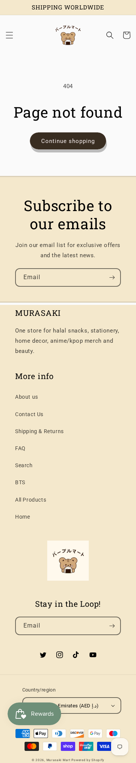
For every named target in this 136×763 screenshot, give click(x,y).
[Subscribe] (112, 277)
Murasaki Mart (58, 760)
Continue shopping (68, 141)
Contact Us (29, 414)
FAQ (20, 448)
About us (26, 397)
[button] (9, 35)
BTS (20, 482)
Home (22, 517)
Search (24, 465)
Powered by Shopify (87, 760)
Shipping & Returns (39, 431)
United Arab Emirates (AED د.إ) (65, 706)
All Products (30, 500)
